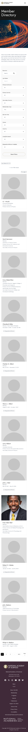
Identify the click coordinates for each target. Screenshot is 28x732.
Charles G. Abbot (8, 364)
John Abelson (7, 605)
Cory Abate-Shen (8, 280)
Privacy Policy (14, 709)
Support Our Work (14, 703)
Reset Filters (14, 154)
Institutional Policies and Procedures (14, 714)
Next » (25, 654)
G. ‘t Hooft (6, 201)
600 (19, 654)
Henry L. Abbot (8, 404)
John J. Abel (6, 483)
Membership (14, 692)
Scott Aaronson (7, 239)
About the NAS (14, 690)
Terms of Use (14, 706)
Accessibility (14, 712)
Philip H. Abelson (8, 642)
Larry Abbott (7, 444)
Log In (14, 686)
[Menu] (25, 3)
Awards (14, 698)
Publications (14, 701)
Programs (14, 695)
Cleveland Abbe (8, 324)
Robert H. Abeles (8, 565)
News (14, 684)
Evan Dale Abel (7, 523)
